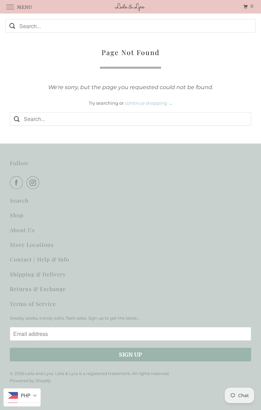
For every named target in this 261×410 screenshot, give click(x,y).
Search (19, 200)
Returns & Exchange (38, 288)
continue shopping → (149, 103)
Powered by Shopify (30, 380)
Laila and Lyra (39, 373)
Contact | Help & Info (39, 259)
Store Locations (32, 244)
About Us (22, 230)
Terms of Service (33, 303)
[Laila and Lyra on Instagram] (34, 182)
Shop (16, 215)
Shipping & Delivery (38, 274)
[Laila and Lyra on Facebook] (17, 182)
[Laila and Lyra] (130, 6)
